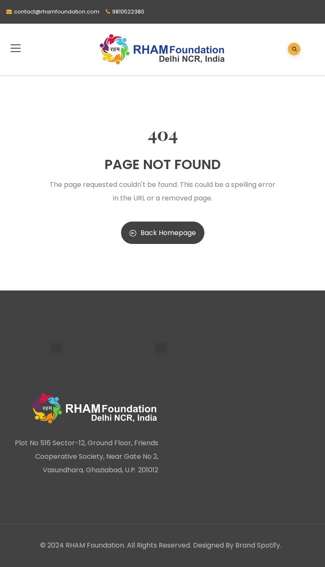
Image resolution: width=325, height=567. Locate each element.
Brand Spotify (257, 545)
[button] (56, 348)
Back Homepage (168, 233)
